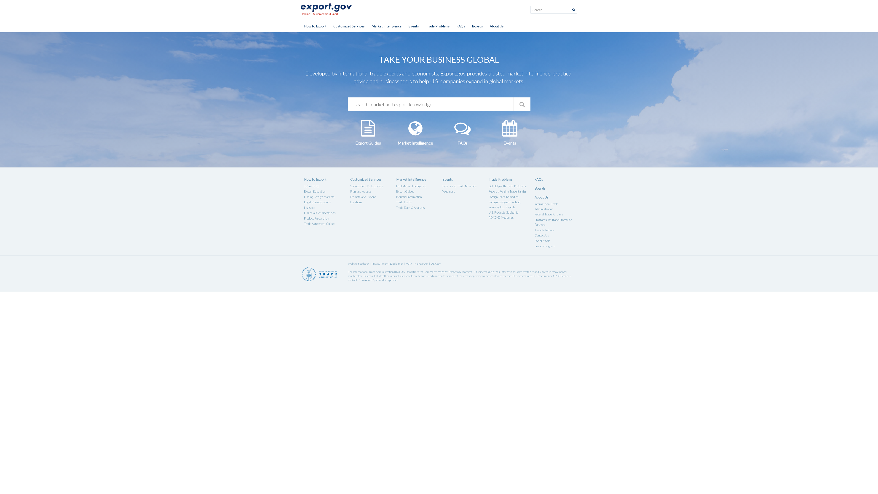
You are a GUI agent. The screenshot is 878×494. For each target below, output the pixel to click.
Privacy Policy (380, 263)
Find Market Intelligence (411, 186)
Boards (477, 26)
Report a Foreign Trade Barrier (507, 191)
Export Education (315, 191)
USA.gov (436, 263)
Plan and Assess (361, 191)
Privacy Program (545, 246)
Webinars (448, 191)
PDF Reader (562, 276)
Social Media (542, 241)
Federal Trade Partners (549, 214)
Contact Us (542, 235)
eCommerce (311, 186)
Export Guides (405, 191)
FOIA (409, 263)
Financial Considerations (320, 213)
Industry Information (409, 197)
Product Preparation (316, 218)
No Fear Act (421, 263)
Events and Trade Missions (459, 186)
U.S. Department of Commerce (419, 272)
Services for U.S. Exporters (367, 186)
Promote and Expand (363, 197)
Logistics (309, 207)
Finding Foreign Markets (319, 197)
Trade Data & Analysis (410, 207)
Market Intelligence (387, 26)
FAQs (461, 26)
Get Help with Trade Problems (507, 186)
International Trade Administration (373, 272)
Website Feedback (358, 263)
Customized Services (349, 26)
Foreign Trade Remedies (504, 197)
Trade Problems (438, 26)
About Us (497, 26)
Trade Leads (404, 202)
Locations (356, 202)
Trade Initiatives (544, 230)
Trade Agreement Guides (319, 224)
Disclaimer (396, 263)
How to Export (315, 26)
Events (413, 26)
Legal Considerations (317, 202)
